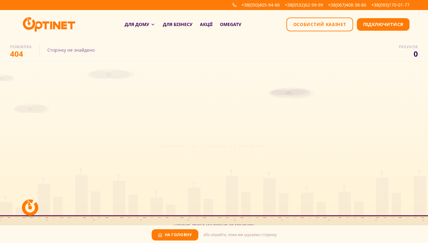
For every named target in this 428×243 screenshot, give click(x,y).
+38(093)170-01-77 (390, 5)
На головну (178, 234)
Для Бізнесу (177, 24)
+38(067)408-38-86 (347, 5)
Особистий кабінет (319, 24)
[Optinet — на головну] (49, 24)
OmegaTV (230, 24)
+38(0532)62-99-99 (304, 5)
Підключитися (383, 24)
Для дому (137, 24)
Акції (206, 24)
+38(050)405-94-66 (261, 5)
